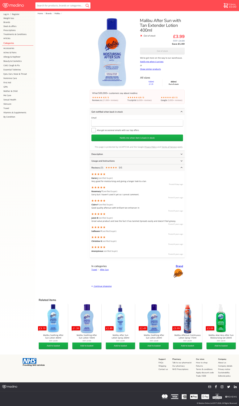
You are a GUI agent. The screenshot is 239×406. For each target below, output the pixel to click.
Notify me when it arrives (151, 61)
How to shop (201, 362)
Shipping (162, 366)
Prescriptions (9, 30)
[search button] (87, 5)
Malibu (57, 13)
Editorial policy (224, 376)
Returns (199, 366)
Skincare (7, 104)
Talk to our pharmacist (182, 362)
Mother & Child (10, 91)
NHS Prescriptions (180, 369)
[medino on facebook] (214, 387)
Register (16, 14)
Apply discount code (205, 372)
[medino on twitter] (227, 387)
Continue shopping (102, 286)
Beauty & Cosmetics (12, 61)
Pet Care (7, 95)
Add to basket (53, 345)
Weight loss (8, 18)
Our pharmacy (178, 366)
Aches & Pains (9, 52)
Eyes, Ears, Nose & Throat (15, 74)
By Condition (9, 116)
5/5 (106, 167)
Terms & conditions (204, 369)
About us (222, 362)
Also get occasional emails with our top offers (118, 130)
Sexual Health (9, 99)
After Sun (104, 269)
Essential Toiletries (12, 69)
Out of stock (162, 51)
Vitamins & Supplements (14, 112)
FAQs (161, 362)
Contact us (163, 369)
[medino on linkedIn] (234, 387)
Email (94, 117)
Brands (6, 22)
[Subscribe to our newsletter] (208, 387)
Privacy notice (224, 369)
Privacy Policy (150, 147)
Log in (6, 14)
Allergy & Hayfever (11, 56)
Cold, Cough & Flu (11, 65)
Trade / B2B (201, 376)
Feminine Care (10, 78)
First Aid (7, 82)
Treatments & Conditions (15, 34)
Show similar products (150, 69)
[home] (17, 5)
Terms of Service (169, 147)
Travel (6, 108)
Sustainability (224, 372)
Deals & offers (9, 26)
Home (40, 13)
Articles (6, 38)
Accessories (8, 48)
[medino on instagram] (221, 387)
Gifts (5, 86)
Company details (225, 366)
